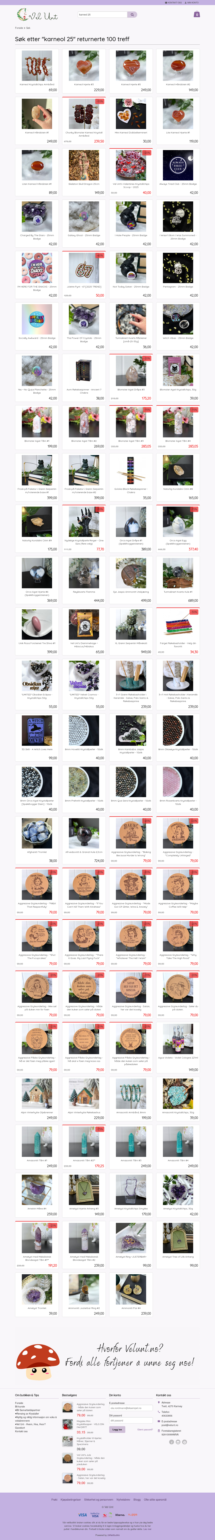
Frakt (54, 1499)
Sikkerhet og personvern (98, 1499)
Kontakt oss (21, 1431)
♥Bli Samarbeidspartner (27, 1410)
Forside (19, 27)
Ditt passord (115, 1415)
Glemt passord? (145, 1429)
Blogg (137, 1499)
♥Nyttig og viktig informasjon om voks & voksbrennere (36, 1418)
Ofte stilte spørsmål (155, 1499)
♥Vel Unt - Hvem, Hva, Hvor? (30, 1424)
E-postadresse (117, 1403)
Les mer (147, 1529)
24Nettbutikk (114, 1535)
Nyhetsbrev (123, 1499)
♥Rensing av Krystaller (27, 1413)
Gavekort (20, 1427)
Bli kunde (20, 1406)
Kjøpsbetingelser (71, 1499)
